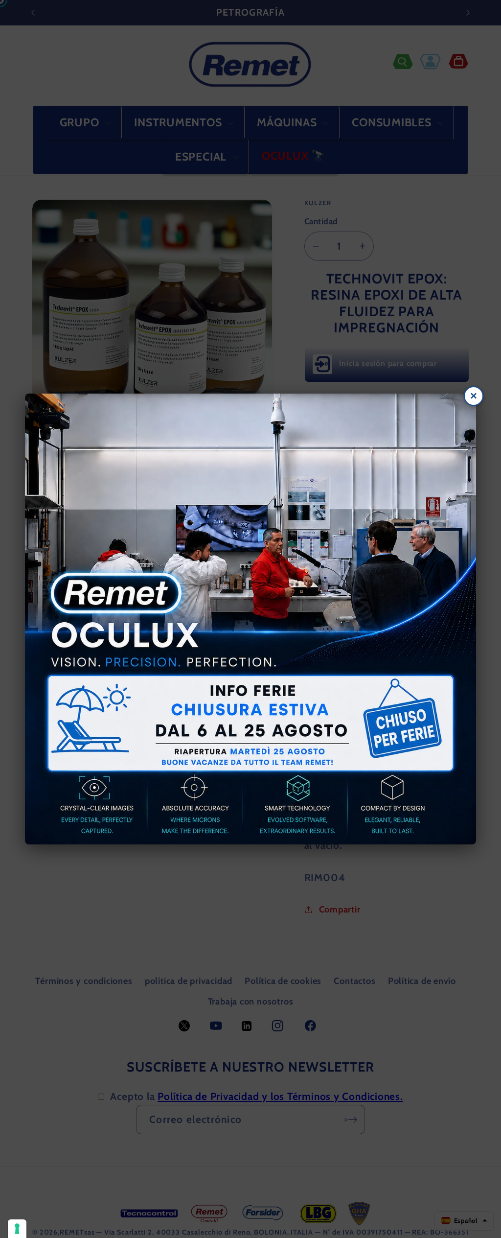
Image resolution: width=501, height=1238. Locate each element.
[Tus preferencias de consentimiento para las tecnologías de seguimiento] (17, 1228)
